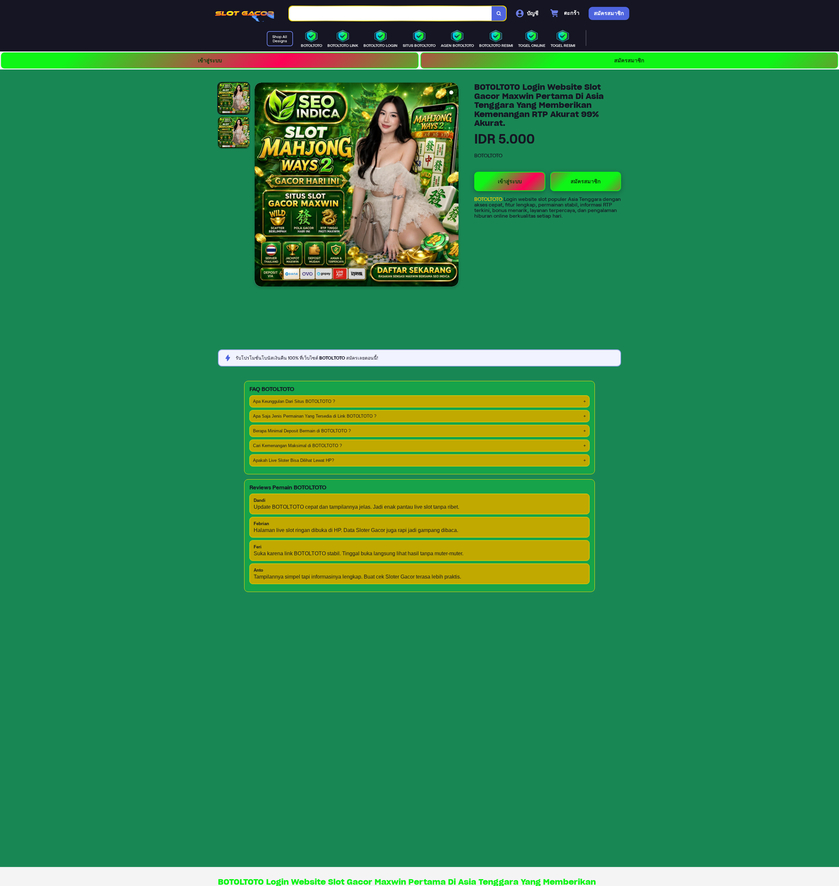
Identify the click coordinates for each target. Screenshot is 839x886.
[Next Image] (453, 185)
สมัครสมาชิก (629, 60)
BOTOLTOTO (489, 199)
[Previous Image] (260, 185)
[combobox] (390, 13)
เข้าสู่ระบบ (210, 60)
